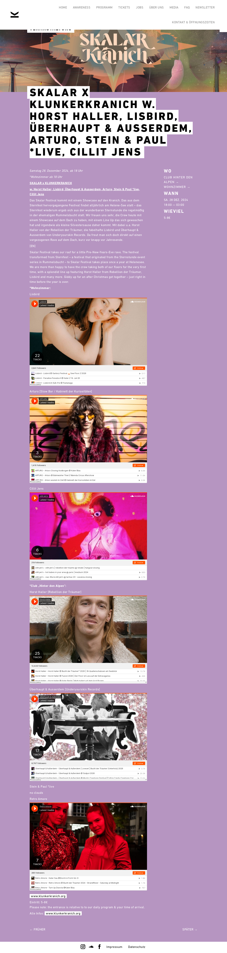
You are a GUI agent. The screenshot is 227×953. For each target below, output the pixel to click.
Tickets (124, 7)
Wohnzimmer (175, 187)
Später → (189, 929)
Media (174, 7)
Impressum (114, 947)
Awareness (81, 7)
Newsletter (205, 7)
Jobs (139, 7)
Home (63, 7)
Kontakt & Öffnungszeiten (193, 22)
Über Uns (156, 7)
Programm (104, 7)
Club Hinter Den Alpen (178, 180)
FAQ (187, 7)
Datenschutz (136, 947)
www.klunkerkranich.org (48, 896)
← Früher (37, 929)
